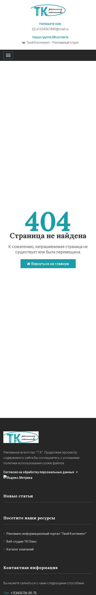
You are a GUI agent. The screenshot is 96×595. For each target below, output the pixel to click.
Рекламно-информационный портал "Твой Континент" (46, 533)
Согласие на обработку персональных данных (38, 472)
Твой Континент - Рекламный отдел (52, 42)
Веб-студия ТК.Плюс (21, 541)
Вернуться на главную (49, 264)
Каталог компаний (20, 549)
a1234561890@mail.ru (52, 29)
